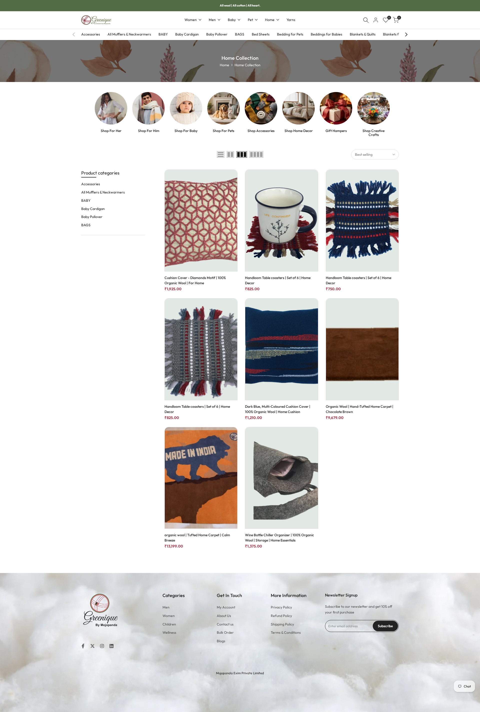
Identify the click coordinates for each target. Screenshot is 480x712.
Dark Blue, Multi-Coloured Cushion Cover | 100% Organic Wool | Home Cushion (277, 409)
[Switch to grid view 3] (241, 154)
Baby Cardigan (187, 34)
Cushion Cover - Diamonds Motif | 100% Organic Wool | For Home (195, 280)
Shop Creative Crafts (373, 133)
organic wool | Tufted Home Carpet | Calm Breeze (197, 537)
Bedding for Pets (290, 34)
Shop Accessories (261, 131)
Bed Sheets (261, 34)
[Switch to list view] (220, 154)
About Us (224, 616)
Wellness (169, 632)
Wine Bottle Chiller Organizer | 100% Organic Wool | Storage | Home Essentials (279, 537)
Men (166, 607)
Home (224, 65)
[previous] (74, 35)
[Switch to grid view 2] (230, 154)
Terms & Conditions (286, 632)
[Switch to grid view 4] (256, 154)
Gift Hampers (336, 131)
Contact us (225, 624)
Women (168, 616)
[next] (406, 35)
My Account (226, 607)
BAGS (239, 34)
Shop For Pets (223, 131)
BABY (163, 34)
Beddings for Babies (326, 34)
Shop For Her (111, 131)
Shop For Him (148, 131)
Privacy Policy (281, 607)
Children (169, 624)
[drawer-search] (366, 20)
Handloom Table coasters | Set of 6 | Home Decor (277, 280)
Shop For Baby (186, 131)
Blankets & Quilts (363, 34)
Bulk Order (225, 632)
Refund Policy (281, 616)
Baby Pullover (217, 34)
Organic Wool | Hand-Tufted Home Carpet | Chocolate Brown (359, 409)
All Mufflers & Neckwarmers (129, 34)
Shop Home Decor (298, 131)
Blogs (221, 641)
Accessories (90, 34)
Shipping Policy (282, 624)
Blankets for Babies (398, 34)
